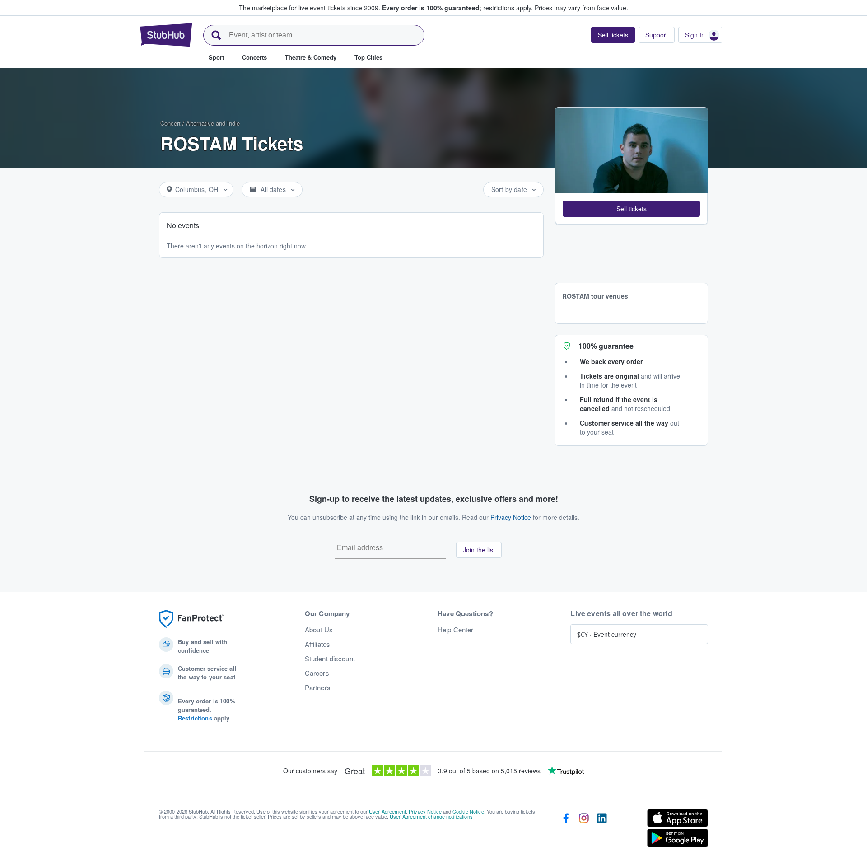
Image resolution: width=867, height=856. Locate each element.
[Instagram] (583, 830)
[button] (631, 209)
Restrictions (195, 718)
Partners (318, 687)
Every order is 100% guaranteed (457, 7)
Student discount (330, 658)
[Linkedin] (602, 830)
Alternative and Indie (213, 123)
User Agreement (387, 811)
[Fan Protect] (191, 619)
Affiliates (317, 644)
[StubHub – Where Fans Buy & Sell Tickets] (166, 35)
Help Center (456, 629)
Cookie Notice (468, 811)
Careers (317, 673)
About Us (319, 629)
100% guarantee (606, 346)
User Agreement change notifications (431, 816)
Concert (170, 123)
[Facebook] (565, 830)
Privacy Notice (510, 517)
